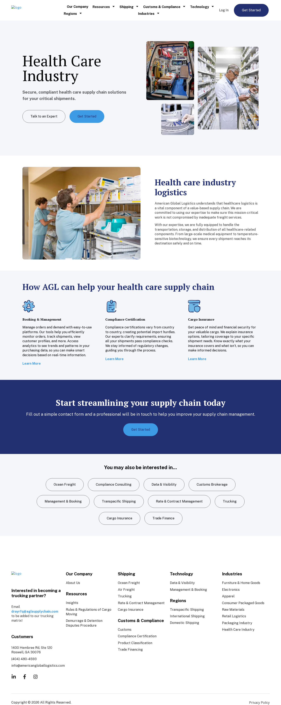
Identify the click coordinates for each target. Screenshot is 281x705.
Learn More (31, 363)
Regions (70, 14)
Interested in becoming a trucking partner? (36, 593)
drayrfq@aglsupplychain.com (34, 611)
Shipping (127, 7)
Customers (22, 636)
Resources (101, 7)
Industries (146, 14)
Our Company (77, 7)
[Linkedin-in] (13, 676)
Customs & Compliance (161, 7)
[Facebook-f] (24, 676)
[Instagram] (35, 676)
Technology (199, 7)
